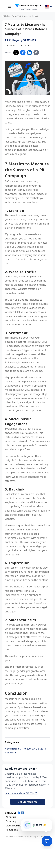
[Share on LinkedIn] (29, 52)
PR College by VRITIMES (20, 40)
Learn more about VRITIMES (21, 793)
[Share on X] (16, 52)
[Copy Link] (36, 52)
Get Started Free (27, 802)
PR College (6, 16)
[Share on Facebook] (23, 52)
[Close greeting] (48, 822)
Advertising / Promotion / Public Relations (25, 750)
